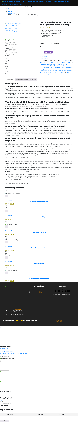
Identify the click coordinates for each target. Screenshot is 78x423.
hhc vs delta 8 (53, 72)
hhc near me (67, 70)
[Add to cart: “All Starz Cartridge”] (6, 211)
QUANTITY (43, 46)
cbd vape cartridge (55, 67)
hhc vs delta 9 (61, 72)
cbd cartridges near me (65, 65)
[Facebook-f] (55, 290)
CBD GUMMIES (11, 13)
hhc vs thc (68, 72)
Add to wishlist (44, 56)
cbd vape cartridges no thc (47, 69)
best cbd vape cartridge (57, 62)
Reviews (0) (33, 79)
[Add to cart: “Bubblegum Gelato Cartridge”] (6, 273)
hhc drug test (53, 70)
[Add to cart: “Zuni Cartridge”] (6, 257)
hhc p (41, 72)
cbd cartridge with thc (58, 64)
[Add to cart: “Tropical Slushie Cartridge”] (6, 196)
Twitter (16, 393)
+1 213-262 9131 (4, 348)
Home (9, 8)
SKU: (41, 60)
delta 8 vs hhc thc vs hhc (61, 69)
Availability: (48, 60)
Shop (9, 10)
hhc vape (46, 72)
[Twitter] (58, 290)
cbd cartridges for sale (52, 65)
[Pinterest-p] (62, 290)
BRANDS (10, 11)
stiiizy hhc (48, 74)
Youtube (24, 393)
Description (10, 79)
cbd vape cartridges (66, 67)
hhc (70, 69)
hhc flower (60, 70)
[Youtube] (68, 290)
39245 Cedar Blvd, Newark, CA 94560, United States (13, 353)
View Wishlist (4, 421)
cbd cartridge (68, 62)
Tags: (70, 60)
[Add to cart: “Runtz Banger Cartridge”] (6, 242)
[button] (19, 25)
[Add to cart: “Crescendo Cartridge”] (6, 226)
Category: (58, 60)
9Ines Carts (19, 320)
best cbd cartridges (45, 62)
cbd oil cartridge (44, 67)
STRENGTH (43, 43)
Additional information (21, 79)
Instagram (33, 393)
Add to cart (48, 52)
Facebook (8, 393)
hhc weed (42, 74)
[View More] (5, 198)
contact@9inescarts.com (6, 351)
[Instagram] (65, 290)
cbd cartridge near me (46, 64)
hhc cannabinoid (44, 70)
